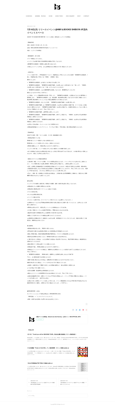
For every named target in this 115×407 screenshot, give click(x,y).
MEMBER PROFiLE (40, 16)
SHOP (78, 16)
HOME (50, 16)
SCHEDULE (29, 16)
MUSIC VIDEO (59, 16)
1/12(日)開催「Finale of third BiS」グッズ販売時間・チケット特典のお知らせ (48, 348)
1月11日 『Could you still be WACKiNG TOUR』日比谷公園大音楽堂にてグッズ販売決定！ (52, 334)
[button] (29, 16)
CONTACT (86, 16)
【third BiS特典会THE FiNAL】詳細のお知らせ (40, 363)
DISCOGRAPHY (70, 16)
